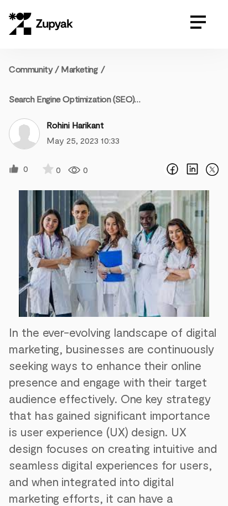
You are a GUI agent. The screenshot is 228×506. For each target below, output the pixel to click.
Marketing (79, 69)
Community (34, 69)
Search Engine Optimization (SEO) (71, 98)
